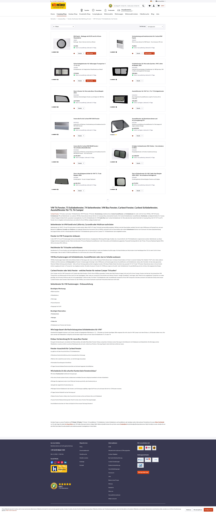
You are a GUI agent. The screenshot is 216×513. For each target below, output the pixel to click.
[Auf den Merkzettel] (74, 53)
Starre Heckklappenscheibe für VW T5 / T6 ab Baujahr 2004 (87, 174)
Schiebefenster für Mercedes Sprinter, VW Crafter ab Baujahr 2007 (147, 64)
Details (80, 53)
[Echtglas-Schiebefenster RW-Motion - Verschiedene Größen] (120, 154)
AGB (109, 446)
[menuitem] (129, 5)
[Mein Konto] (154, 5)
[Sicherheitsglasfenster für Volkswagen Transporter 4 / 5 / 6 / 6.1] (62, 71)
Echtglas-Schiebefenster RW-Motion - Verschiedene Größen (148, 146)
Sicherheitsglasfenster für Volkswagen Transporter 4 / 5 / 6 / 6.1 (89, 64)
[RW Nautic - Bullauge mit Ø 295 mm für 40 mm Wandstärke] (62, 44)
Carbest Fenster (55, 214)
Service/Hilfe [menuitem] (160, 1)
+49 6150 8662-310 (58, 450)
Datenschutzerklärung (114, 465)
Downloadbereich (84, 450)
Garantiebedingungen (114, 469)
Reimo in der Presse (113, 480)
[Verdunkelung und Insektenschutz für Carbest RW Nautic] (120, 44)
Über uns (110, 491)
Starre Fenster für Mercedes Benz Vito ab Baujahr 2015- (89, 92)
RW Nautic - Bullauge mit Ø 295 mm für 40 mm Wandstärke (87, 37)
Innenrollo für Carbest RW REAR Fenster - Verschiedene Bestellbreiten (86, 146)
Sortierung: (143, 26)
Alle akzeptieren (197, 509)
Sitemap (110, 483)
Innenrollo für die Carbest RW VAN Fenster (87, 118)
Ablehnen (188, 509)
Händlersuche (83, 454)
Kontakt (54, 1)
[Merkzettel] (150, 5)
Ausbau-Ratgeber (113, 454)
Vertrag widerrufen (143, 472)
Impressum (111, 472)
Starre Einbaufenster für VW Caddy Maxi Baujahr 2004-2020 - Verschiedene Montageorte (147, 174)
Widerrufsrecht (112, 498)
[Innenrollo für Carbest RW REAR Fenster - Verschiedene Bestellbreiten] (62, 154)
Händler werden (84, 458)
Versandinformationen (114, 495)
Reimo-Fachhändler (159, 422)
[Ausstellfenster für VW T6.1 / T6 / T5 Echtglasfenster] (120, 99)
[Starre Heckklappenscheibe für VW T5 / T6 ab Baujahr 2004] (62, 181)
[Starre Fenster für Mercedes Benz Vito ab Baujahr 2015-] (62, 99)
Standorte (111, 487)
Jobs (109, 476)
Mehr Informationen (11, 510)
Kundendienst (123, 424)
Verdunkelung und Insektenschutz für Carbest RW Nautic (147, 37)
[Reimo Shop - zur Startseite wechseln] (65, 4)
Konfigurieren (208, 509)
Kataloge (82, 461)
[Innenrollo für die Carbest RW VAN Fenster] (62, 126)
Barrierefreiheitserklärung (115, 458)
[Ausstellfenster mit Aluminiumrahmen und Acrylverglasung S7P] (120, 126)
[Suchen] (143, 5)
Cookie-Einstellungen (114, 461)
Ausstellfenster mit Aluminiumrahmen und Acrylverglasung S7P (144, 119)
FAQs (81, 446)
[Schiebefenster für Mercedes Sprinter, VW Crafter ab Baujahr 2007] (120, 71)
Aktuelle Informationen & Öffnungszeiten (119, 450)
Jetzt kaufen (90, 53)
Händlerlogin (60, 1)
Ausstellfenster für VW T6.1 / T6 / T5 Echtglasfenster (148, 91)
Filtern (57, 26)
